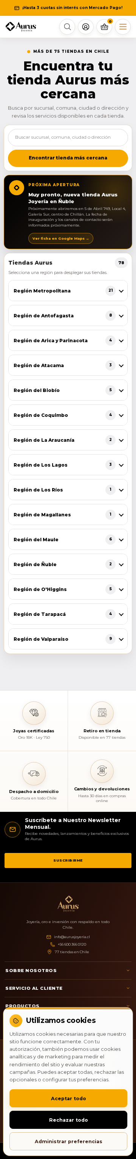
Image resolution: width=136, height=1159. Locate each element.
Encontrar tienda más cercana (68, 158)
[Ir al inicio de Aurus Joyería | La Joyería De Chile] (68, 904)
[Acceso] (86, 26)
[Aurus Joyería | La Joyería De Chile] (20, 26)
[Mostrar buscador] (67, 27)
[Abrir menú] (123, 27)
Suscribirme (68, 860)
